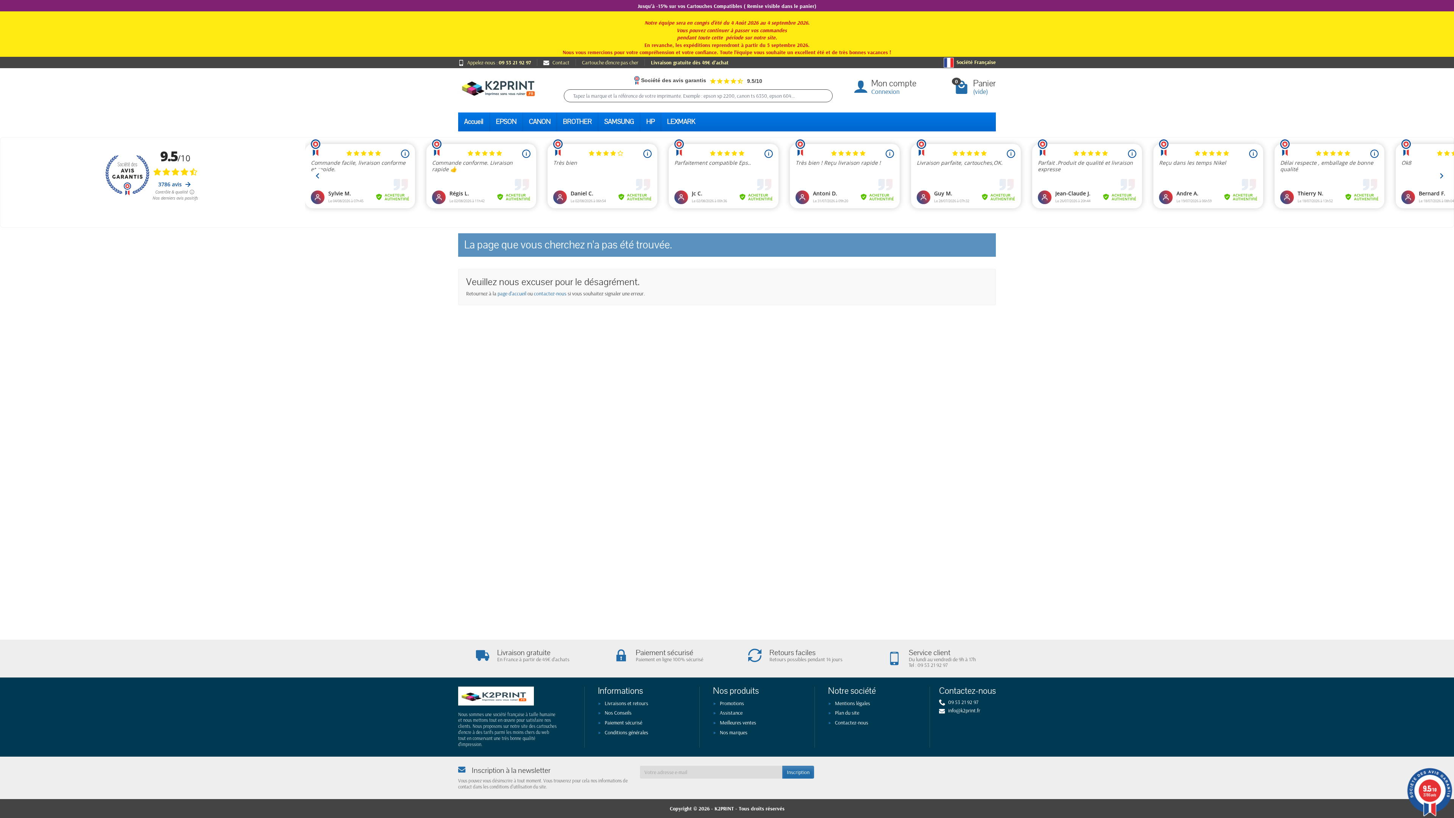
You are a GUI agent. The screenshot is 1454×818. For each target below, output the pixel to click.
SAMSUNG (619, 121)
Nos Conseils (618, 712)
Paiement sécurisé (623, 722)
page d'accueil (512, 293)
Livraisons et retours (626, 703)
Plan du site (847, 712)
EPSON (506, 121)
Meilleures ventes (738, 722)
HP (650, 121)
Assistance (731, 712)
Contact (560, 62)
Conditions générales (626, 732)
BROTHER (577, 121)
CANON (540, 121)
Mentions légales (852, 703)
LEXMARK (681, 121)
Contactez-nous (851, 722)
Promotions (732, 703)
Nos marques (733, 732)
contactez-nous (550, 293)
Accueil (474, 121)
